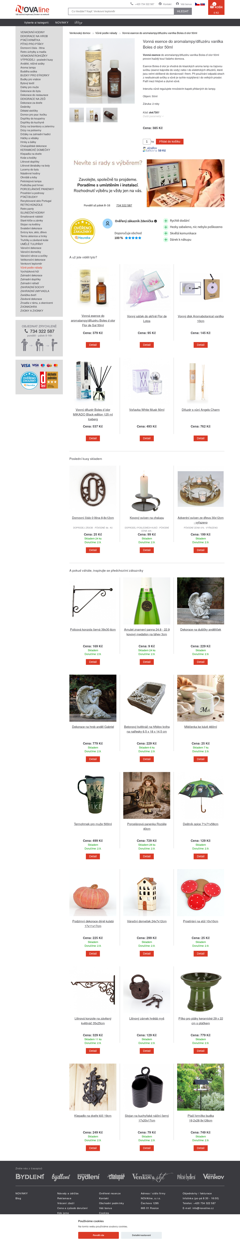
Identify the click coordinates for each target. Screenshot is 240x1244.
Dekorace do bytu (30, 91)
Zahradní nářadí (29, 283)
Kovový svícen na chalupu (147, 517)
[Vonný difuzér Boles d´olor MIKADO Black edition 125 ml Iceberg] (92, 405)
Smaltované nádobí (31, 216)
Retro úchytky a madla (33, 52)
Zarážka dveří (28, 295)
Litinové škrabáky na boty (35, 165)
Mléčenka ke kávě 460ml (200, 726)
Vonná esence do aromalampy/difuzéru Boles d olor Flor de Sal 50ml (93, 320)
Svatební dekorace (31, 228)
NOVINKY (62, 22)
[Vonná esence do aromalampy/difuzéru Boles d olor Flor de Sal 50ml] (92, 311)
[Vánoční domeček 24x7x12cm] (146, 917)
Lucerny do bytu (29, 169)
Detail (93, 344)
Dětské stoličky (29, 110)
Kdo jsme (63, 1213)
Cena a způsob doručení (72, 1208)
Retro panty (27, 208)
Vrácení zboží (66, 1203)
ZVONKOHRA (28, 307)
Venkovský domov (79, 33)
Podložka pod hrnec (32, 185)
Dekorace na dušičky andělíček (200, 629)
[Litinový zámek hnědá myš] (146, 1014)
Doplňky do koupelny (32, 118)
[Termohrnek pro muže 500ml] (92, 819)
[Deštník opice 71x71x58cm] (200, 819)
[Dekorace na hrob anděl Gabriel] (92, 722)
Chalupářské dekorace (33, 146)
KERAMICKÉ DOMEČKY (35, 150)
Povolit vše (98, 1235)
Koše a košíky (28, 158)
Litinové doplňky (29, 161)
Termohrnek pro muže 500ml (93, 824)
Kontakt (167, 4)
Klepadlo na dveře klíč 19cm (93, 1115)
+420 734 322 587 (144, 4)
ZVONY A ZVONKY (31, 310)
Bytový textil (27, 83)
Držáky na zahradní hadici (35, 134)
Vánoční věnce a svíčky (34, 256)
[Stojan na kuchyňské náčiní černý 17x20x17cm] (146, 1111)
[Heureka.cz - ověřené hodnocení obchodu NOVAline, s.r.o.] (29, 388)
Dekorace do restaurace (34, 95)
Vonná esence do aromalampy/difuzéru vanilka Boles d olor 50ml (159, 33)
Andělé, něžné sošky (32, 63)
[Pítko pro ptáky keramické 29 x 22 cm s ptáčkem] (200, 1014)
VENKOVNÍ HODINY (32, 32)
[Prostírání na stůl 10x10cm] (200, 917)
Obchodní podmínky (111, 1203)
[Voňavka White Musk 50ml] (146, 405)
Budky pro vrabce (30, 79)
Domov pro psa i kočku (33, 114)
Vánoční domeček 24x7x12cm (147, 921)
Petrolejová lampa (30, 181)
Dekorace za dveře (31, 103)
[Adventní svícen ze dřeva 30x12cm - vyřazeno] (200, 513)
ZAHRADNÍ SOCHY (32, 287)
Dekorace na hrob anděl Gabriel (93, 726)
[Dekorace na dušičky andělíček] (200, 625)
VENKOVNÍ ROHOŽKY (34, 56)
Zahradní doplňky (30, 279)
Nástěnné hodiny (30, 173)
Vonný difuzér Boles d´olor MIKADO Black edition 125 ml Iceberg (93, 414)
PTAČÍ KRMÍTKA (30, 40)
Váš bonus (186, 4)
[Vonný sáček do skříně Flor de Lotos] (146, 312)
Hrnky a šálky (28, 142)
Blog (18, 1198)
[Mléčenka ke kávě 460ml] (200, 722)
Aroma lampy (28, 67)
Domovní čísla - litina (32, 48)
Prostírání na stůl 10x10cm (200, 921)
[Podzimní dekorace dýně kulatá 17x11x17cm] (92, 917)
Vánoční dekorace (30, 248)
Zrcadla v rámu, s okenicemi (36, 303)
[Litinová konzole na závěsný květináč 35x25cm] (92, 1014)
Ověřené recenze (110, 1193)
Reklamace (64, 1198)
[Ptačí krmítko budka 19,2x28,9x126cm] (200, 1111)
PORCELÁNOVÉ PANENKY (37, 189)
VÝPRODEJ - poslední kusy (36, 59)
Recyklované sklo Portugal (35, 201)
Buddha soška (28, 71)
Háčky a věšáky (29, 138)
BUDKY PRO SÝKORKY (34, 75)
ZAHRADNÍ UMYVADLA (34, 291)
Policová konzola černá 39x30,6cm (93, 629)
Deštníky (25, 107)
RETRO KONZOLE (31, 205)
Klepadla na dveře (31, 154)
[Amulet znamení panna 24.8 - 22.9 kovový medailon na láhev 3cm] (146, 625)
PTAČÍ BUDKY (29, 197)
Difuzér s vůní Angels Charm (201, 409)
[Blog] (78, 22)
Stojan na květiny (30, 224)
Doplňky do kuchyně (32, 122)
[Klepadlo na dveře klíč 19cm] (92, 1111)
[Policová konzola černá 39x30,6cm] (92, 625)
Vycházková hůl (29, 271)
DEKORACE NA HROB (34, 36)
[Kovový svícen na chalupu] (146, 513)
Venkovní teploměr (31, 263)
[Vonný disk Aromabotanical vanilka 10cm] (200, 312)
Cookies (104, 1213)
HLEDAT (183, 11)
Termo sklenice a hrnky (33, 236)
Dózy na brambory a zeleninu (37, 126)
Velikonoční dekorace (32, 259)
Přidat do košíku (169, 141)
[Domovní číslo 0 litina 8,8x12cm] (92, 513)
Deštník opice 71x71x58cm (200, 824)
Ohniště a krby (28, 177)
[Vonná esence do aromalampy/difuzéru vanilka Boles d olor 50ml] (102, 102)
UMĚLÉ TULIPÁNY (31, 244)
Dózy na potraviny (30, 130)
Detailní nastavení (141, 1235)
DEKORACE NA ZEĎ (33, 99)
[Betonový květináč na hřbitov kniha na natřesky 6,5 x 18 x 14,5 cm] (146, 722)
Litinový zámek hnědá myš (146, 1018)
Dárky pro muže (29, 87)
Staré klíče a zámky (31, 220)
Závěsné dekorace (31, 299)
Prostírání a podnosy (32, 193)
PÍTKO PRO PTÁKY (32, 44)
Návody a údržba (68, 1193)
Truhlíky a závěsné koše (34, 240)
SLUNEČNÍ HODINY (32, 212)
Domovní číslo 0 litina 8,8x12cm (93, 517)
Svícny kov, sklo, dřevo (33, 232)
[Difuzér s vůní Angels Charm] (200, 405)
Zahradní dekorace (31, 275)
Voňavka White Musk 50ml (146, 409)
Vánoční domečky (30, 252)
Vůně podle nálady (31, 267)
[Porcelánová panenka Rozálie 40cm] (146, 819)
